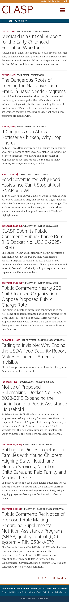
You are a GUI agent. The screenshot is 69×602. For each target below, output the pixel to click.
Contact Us (45, 1)
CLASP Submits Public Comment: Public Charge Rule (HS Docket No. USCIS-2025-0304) (33, 239)
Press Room (56, 1)
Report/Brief (24, 31)
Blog (23, 599)
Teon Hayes (37, 75)
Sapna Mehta (46, 445)
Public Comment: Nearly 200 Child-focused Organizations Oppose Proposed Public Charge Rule (31, 296)
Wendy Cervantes (48, 226)
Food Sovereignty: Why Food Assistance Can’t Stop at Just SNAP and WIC (31, 184)
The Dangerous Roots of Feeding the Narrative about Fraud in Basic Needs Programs (34, 85)
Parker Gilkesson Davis (51, 340)
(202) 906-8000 (61, 588)
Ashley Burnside (45, 382)
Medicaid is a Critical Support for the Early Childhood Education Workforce (31, 41)
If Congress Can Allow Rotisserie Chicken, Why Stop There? (31, 137)
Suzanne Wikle (41, 31)
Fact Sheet (23, 75)
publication (29, 226)
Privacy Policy (42, 599)
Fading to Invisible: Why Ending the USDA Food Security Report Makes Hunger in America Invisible (34, 353)
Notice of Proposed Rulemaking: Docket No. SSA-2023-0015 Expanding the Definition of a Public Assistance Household (34, 398)
